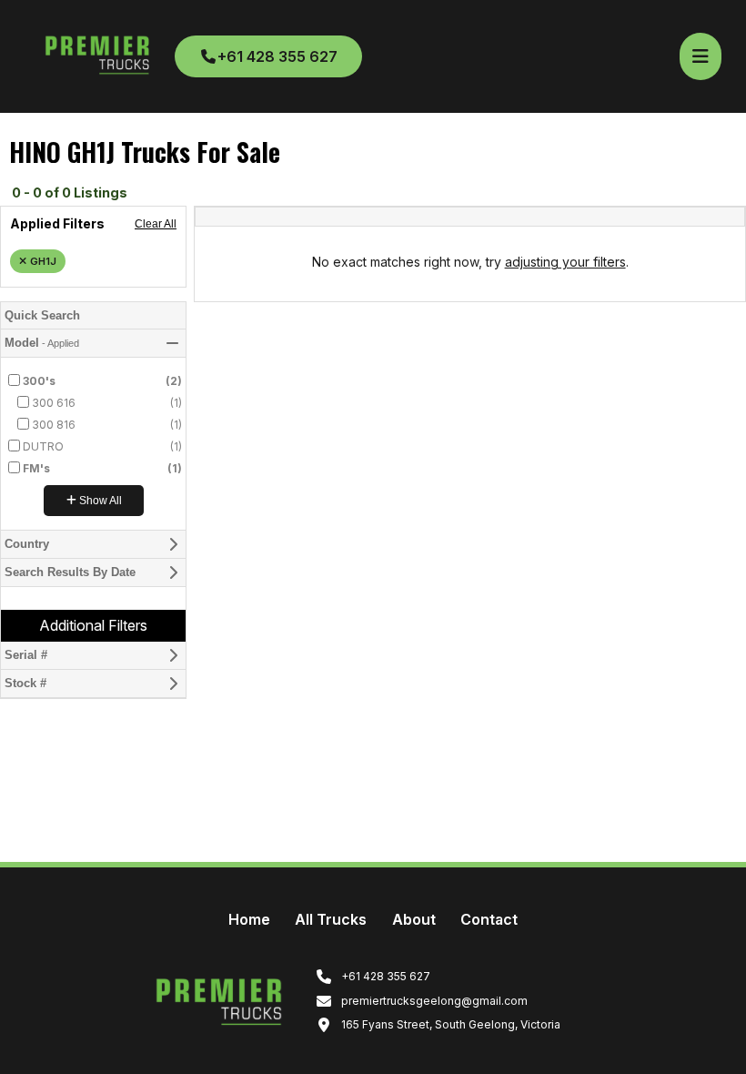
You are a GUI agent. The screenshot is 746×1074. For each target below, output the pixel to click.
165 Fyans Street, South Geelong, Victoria (449, 1024)
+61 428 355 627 (277, 56)
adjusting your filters (565, 261)
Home (249, 919)
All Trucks (331, 919)
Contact (489, 919)
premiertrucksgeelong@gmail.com (433, 1001)
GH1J (43, 261)
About (414, 919)
